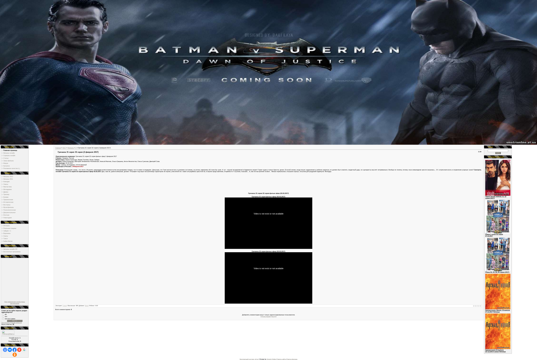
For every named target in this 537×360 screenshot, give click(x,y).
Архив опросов (16, 322)
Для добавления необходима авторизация (14, 302)
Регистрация (266, 316)
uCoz (256, 359)
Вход (273, 316)
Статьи (65, 305)
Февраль (71, 148)
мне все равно (10, 319)
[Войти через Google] (24, 350)
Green (86, 305)
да (6, 314)
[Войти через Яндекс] (19, 350)
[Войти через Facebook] (14, 350)
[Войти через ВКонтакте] (10, 350)
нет (6, 316)
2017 (64, 148)
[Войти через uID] (5, 350)
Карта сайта (281, 359)
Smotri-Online (271, 359)
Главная (58, 148)
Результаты (6, 322)
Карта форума (292, 359)
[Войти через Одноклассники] (15, 355)
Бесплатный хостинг (247, 359)
